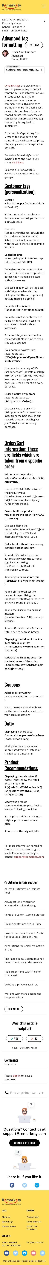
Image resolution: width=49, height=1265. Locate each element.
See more (13, 1009)
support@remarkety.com (29, 856)
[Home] (11, 7)
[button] (44, 6)
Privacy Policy (33, 1217)
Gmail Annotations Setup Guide (23, 924)
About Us (6, 1217)
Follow (34, 45)
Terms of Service (34, 1221)
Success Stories (9, 1226)
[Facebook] (12, 1185)
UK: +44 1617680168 (11, 1245)
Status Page (7, 1221)
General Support (12, 26)
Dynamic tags (12, 85)
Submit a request (24, 1143)
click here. (18, 162)
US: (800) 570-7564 (35, 1242)
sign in (16, 1075)
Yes (16, 1038)
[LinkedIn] (37, 1185)
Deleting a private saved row (21, 984)
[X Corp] (24, 1185)
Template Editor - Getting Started (24, 914)
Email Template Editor (15, 30)
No (36, 1038)
